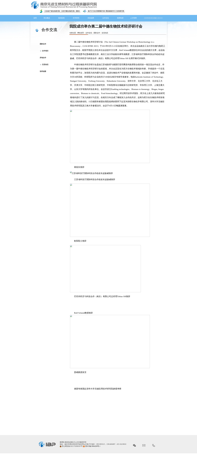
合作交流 (89, 33)
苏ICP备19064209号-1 (92, 446)
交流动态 (105, 33)
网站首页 (80, 33)
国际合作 (97, 33)
